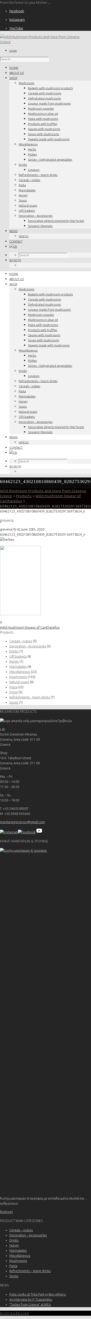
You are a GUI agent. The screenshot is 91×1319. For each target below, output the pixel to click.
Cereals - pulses (20, 641)
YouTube (16, 28)
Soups (23, 200)
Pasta (22, 185)
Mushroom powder (41, 108)
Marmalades (27, 190)
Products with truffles (42, 123)
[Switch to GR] (13, 246)
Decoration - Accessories (27, 646)
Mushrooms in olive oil (43, 113)
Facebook (16, 11)
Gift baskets (27, 210)
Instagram (17, 20)
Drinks (23, 164)
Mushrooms (26, 83)
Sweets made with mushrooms (49, 139)
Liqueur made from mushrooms (49, 103)
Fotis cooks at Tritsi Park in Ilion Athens (37, 1294)
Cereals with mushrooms (44, 93)
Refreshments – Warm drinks (38, 174)
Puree (13, 692)
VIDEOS (23, 236)
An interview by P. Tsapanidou (30, 1299)
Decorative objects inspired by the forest (56, 220)
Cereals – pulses (29, 180)
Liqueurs (33, 169)
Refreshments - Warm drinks (29, 697)
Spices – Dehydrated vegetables (50, 159)
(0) (15, 260)
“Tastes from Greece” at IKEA (30, 1304)
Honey (23, 195)
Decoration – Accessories (35, 215)
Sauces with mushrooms (44, 129)
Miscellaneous (28, 144)
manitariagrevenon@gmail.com (22, 822)
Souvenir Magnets (40, 225)
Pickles (32, 154)
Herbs (32, 149)
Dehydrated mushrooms (44, 98)
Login (13, 50)
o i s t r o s (14, 1313)
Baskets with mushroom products (50, 88)
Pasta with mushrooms (43, 118)
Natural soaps (28, 205)
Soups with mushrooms (43, 134)
